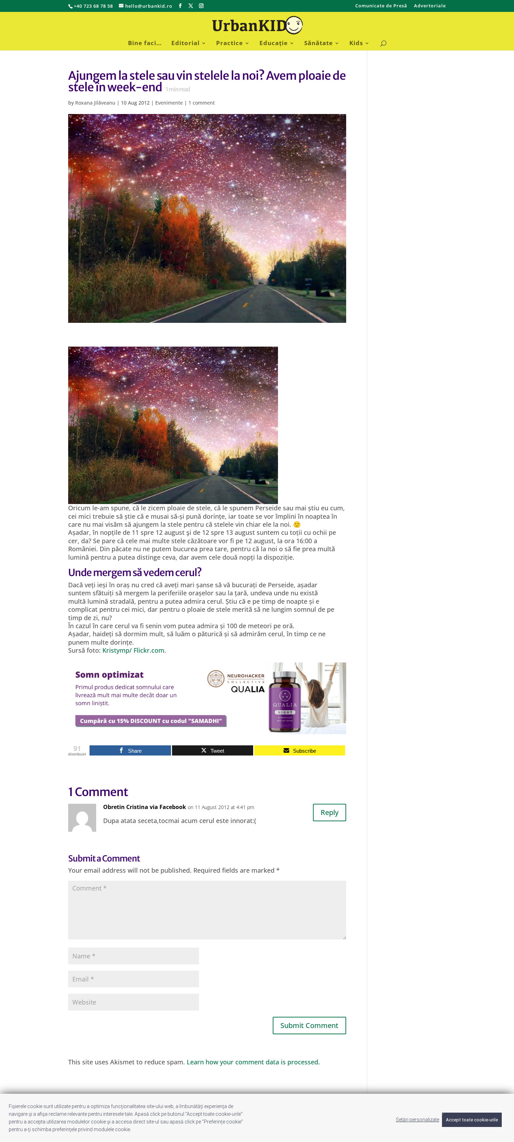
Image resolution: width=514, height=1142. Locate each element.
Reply (329, 812)
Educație (273, 44)
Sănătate (318, 44)
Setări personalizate (417, 1119)
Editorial (185, 44)
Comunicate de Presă (381, 6)
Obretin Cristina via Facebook (144, 807)
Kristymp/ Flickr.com (133, 650)
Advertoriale (430, 6)
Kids (356, 44)
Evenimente (169, 102)
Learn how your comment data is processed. (253, 1062)
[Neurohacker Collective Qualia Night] (207, 729)
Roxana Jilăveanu (95, 102)
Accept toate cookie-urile (472, 1119)
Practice (229, 44)
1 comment (201, 102)
